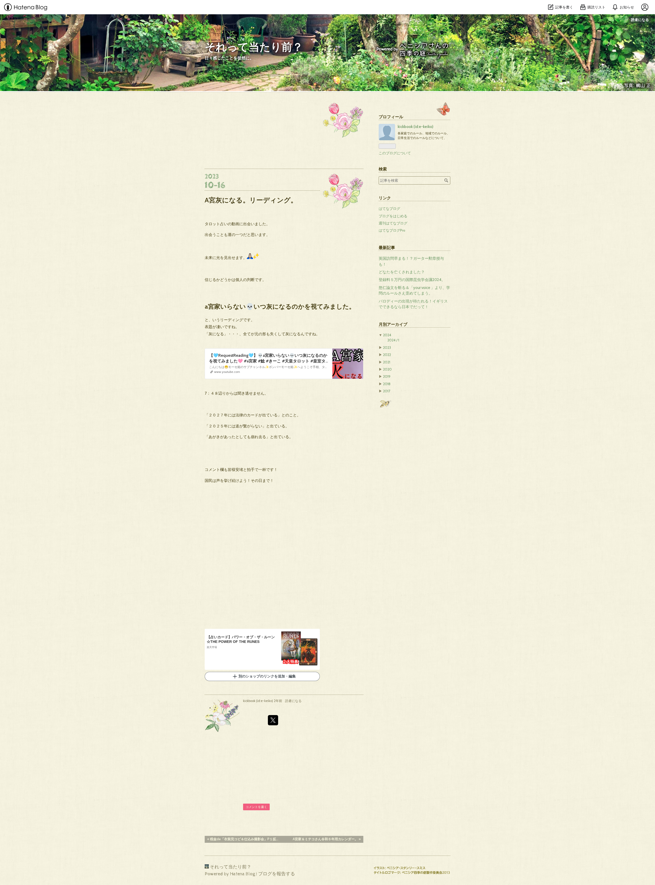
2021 (386, 362)
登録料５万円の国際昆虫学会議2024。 (412, 279)
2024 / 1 (393, 340)
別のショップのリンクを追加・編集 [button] (267, 676)
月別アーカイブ (393, 324)
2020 (387, 369)
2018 (386, 384)
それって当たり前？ (254, 47)
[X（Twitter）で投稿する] (273, 720)
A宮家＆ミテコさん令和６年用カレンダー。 (327, 839)
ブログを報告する (276, 874)
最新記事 (387, 247)
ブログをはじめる (393, 216)
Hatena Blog (242, 874)
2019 (386, 376)
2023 (387, 348)
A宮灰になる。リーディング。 (251, 200)
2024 (387, 335)
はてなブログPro (392, 230)
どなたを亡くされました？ (402, 272)
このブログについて (395, 153)
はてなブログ (389, 209)
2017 (386, 391)
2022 (387, 355)
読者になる (640, 19)
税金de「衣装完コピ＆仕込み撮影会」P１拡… (242, 839)
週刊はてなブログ (393, 223)
